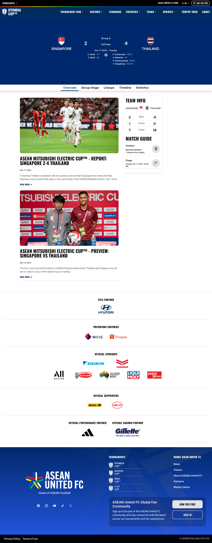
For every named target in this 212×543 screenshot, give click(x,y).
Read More (25, 184)
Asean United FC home (168, 3)
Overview (69, 87)
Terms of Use (30, 538)
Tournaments (8, 3)
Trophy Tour (190, 12)
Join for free (187, 504)
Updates (168, 12)
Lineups (109, 87)
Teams (150, 12)
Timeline (125, 87)
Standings (115, 12)
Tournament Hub (70, 12)
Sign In (187, 515)
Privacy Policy (12, 538)
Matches (95, 12)
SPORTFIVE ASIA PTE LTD (195, 538)
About (206, 12)
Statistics (132, 12)
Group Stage (90, 87)
